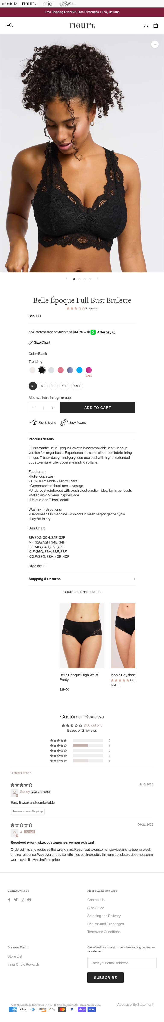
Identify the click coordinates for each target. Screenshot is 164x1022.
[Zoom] (155, 44)
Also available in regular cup (50, 397)
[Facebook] (9, 899)
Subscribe (105, 977)
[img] (21, 785)
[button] (76, 308)
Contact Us (95, 899)
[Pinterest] (29, 899)
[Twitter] (16, 899)
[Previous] (66, 279)
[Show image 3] (84, 279)
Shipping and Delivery (104, 915)
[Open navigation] (9, 25)
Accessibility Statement (135, 1004)
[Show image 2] (79, 279)
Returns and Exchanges (105, 924)
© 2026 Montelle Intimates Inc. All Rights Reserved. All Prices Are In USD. (56, 1005)
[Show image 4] (90, 279)
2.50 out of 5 (93, 725)
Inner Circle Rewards (23, 964)
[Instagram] (22, 899)
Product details (41, 439)
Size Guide (95, 908)
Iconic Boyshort (123, 675)
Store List (14, 956)
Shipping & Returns (45, 579)
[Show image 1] (74, 279)
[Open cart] (156, 25)
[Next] (98, 279)
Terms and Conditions (103, 931)
